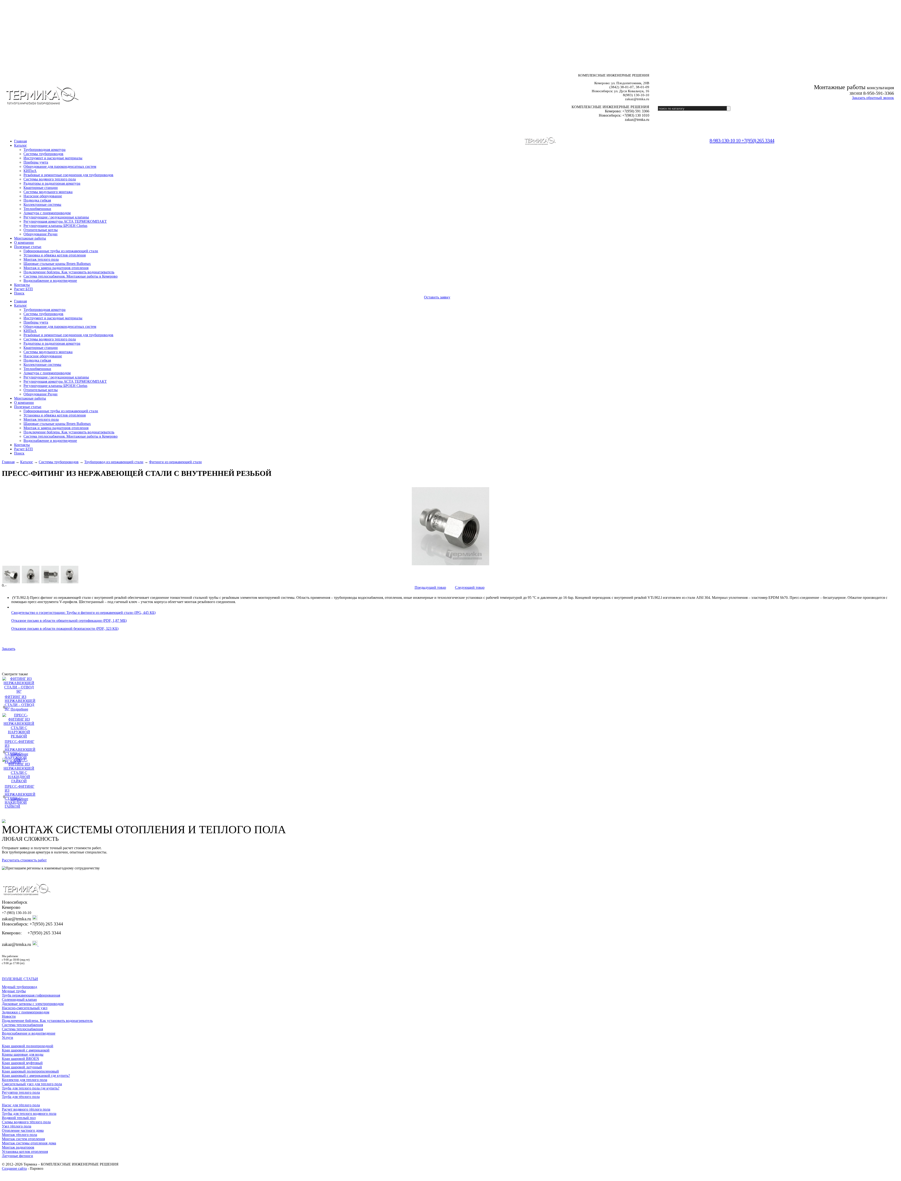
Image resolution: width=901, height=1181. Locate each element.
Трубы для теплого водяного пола (29, 1114)
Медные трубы (14, 991)
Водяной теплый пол (19, 1118)
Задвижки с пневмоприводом (25, 1012)
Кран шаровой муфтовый (22, 1063)
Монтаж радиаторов (18, 1147)
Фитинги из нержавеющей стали (175, 462)
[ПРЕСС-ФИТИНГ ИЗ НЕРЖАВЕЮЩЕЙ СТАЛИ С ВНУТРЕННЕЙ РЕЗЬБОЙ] (450, 526)
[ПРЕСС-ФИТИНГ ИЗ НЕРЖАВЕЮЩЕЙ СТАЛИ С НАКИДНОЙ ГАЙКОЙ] (18, 781)
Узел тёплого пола (16, 1126)
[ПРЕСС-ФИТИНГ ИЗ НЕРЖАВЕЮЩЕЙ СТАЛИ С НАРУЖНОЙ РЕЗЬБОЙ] (18, 736)
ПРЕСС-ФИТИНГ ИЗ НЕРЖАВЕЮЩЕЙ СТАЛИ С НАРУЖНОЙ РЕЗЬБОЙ (20, 752)
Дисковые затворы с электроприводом (33, 1004)
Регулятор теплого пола (21, 1092)
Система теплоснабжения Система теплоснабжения (22, 1027)
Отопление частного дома (23, 1130)
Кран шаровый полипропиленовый (30, 1071)
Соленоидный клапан (19, 999)
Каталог (20, 145)
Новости (9, 1016)
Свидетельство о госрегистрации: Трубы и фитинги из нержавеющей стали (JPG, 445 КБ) (83, 613)
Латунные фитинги (17, 1156)
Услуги (7, 1038)
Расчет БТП (23, 289)
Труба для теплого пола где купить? (30, 1088)
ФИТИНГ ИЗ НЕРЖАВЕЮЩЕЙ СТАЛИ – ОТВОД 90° (20, 703)
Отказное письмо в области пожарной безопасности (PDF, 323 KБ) (64, 629)
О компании (24, 243)
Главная (8, 462)
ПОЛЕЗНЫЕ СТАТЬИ (20, 979)
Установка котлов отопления (25, 1152)
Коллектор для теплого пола (24, 1080)
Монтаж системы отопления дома (29, 1143)
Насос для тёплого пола (21, 1105)
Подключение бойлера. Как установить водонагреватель (47, 1021)
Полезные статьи (27, 247)
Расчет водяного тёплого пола (26, 1109)
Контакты (22, 285)
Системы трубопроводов (59, 462)
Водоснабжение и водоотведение (28, 1033)
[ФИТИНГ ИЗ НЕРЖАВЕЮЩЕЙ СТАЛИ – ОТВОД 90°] (18, 691)
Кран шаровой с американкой (26, 1050)
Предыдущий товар (430, 587)
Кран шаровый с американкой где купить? (36, 1076)
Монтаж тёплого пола (19, 1135)
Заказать (8, 649)
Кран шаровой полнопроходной (27, 1046)
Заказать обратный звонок (873, 98)
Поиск (19, 293)
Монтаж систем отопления (23, 1139)
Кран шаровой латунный (22, 1067)
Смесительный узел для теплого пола (32, 1084)
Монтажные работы (30, 238)
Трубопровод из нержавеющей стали (113, 462)
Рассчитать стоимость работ (24, 860)
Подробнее (19, 709)
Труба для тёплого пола (21, 1097)
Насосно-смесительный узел (24, 1008)
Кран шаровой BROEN (20, 1059)
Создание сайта (14, 1168)
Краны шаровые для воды (22, 1054)
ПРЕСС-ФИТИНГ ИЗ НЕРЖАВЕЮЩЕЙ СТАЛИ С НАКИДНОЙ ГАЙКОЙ (20, 796)
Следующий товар (470, 587)
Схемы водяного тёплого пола (26, 1122)
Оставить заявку (437, 297)
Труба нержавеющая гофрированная (31, 995)
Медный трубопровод (19, 987)
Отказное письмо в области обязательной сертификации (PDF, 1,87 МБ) (69, 621)
